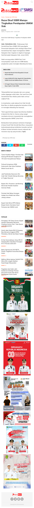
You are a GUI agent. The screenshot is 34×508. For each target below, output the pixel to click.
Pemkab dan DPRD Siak (11, 17)
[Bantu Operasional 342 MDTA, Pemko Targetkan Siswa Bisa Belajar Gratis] (29, 253)
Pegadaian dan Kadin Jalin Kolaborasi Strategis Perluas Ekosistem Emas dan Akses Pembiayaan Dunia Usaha (10, 271)
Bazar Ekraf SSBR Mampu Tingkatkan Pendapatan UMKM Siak (17, 23)
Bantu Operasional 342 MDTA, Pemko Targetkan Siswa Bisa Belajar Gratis (12, 251)
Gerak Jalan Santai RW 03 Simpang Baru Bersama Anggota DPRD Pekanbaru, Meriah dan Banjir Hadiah (12, 232)
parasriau (21, 504)
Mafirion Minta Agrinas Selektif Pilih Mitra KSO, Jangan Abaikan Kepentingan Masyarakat (12, 261)
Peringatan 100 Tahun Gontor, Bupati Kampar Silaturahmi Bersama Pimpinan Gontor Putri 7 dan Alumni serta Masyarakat (12, 223)
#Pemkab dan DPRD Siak (9, 138)
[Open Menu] (2, 2)
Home (2, 17)
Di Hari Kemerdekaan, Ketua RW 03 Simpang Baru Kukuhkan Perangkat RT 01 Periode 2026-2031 (11, 241)
